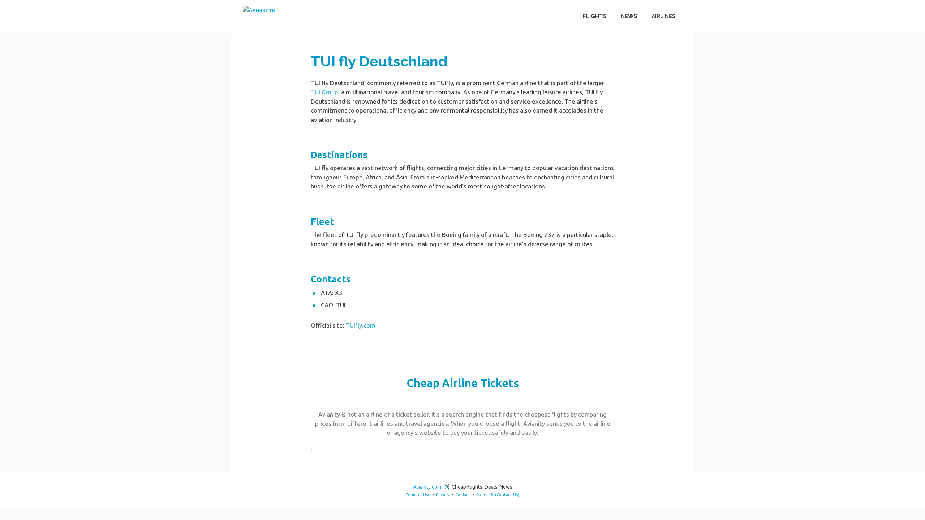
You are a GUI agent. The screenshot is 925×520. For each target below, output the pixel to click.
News (629, 16)
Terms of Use (418, 495)
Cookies (462, 495)
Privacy (442, 495)
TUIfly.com (360, 325)
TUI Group (324, 91)
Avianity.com (427, 487)
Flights (595, 16)
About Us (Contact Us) (497, 495)
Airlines (663, 16)
